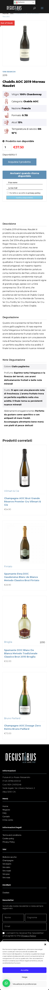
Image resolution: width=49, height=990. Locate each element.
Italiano (20, 2)
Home (6, 13)
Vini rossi (6, 878)
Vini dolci (6, 867)
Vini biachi (7, 864)
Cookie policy (8, 839)
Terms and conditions (12, 835)
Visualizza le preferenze (24, 984)
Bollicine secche (10, 857)
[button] (45, 944)
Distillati (6, 893)
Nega (24, 977)
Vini (11, 13)
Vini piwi (6, 874)
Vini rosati (7, 871)
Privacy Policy (9, 842)
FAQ (4, 813)
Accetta (24, 970)
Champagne (8, 861)
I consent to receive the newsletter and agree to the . (23, 934)
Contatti (6, 817)
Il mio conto (8, 820)
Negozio (6, 810)
